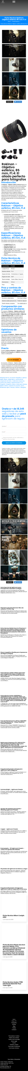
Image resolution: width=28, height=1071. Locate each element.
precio (22, 385)
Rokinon (17, 387)
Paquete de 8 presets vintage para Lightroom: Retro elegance (11, 769)
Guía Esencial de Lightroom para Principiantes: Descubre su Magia (11, 588)
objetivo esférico (4, 385)
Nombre (4, 426)
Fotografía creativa (10, 384)
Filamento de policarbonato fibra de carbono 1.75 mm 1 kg (12, 608)
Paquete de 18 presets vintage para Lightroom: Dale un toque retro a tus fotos (14, 888)
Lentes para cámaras (21, 384)
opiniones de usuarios (14, 385)
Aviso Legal (14, 1041)
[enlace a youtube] (18, 1056)
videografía (23, 387)
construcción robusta (5, 382)
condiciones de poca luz (18, 381)
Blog (14, 1026)
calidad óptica (11, 379)
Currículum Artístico (14, 1048)
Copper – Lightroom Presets (9, 829)
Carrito (14, 1043)
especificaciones (15, 382)
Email (3, 432)
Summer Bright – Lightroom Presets (12, 789)
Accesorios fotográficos (16, 377)
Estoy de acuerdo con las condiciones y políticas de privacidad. (13, 438)
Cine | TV (14, 1021)
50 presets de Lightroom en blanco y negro (14, 869)
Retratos (12, 387)
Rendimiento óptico (5, 387)
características (19, 379)
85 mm (7, 377)
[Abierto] (14, 2)
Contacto (14, 1029)
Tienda (14, 1028)
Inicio (9, 21)
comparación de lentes (5, 381)
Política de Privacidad (14, 1039)
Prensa (14, 1024)
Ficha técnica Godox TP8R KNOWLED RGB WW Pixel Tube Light (13, 983)
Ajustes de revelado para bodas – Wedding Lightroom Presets (11, 809)
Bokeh (5, 379)
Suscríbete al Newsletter (14, 1059)
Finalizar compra (14, 1044)
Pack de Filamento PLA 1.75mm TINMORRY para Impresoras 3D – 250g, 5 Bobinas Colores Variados (13, 722)
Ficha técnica (15, 21)
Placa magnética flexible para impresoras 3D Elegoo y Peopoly (14, 652)
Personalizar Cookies (14, 1036)
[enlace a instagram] (10, 1056)
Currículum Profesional (14, 1046)
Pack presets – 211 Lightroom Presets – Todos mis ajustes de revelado (12, 848)
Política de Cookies (14, 1037)
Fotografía (2, 384)
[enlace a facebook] (14, 1056)
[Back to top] (23, 1067)
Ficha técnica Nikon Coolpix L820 (13, 916)
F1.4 (22, 382)
